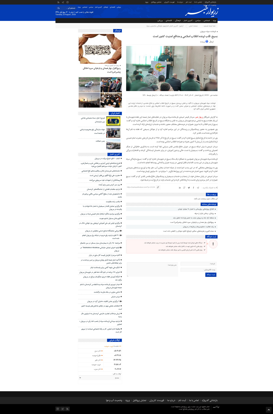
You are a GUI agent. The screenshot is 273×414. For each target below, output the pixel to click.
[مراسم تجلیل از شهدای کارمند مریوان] (111, 84)
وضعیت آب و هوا (209, 5)
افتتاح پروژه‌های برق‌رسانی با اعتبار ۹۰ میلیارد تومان (196, 209)
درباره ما (180, 2)
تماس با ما (198, 2)
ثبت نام (189, 2)
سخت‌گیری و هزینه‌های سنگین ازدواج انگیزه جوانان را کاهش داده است (188, 231)
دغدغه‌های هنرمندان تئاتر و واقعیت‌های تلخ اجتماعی (100, 171)
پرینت (203, 41)
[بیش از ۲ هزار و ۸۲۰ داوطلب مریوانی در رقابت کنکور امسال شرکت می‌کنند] (111, 100)
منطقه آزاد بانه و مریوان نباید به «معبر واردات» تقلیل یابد (193, 218)
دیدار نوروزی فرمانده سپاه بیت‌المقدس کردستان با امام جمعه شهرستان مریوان (101, 286)
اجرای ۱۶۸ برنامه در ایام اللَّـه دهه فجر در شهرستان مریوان (99, 272)
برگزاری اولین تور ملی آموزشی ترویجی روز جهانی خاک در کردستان (100, 225)
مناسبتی (153, 26)
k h (144, 95)
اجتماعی (84, 7)
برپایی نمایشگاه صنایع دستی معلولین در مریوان (102, 230)
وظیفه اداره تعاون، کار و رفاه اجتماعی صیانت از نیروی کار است (101, 331)
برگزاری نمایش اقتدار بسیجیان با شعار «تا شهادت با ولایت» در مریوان (102, 208)
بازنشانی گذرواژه (210, 2)
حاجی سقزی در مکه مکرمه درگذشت (107, 292)
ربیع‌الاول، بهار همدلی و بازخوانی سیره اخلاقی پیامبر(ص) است (192, 222)
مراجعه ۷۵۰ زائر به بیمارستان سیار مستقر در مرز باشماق (100, 243)
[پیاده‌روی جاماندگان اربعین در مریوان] (89, 100)
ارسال (211, 42)
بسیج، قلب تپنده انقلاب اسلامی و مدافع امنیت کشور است (185, 36)
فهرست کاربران (169, 2)
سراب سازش (115, 296)
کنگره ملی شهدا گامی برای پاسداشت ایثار (105, 267)
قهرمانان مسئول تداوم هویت (109, 218)
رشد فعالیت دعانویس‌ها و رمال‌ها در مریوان (198, 226)
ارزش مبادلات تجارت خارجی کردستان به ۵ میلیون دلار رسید (101, 315)
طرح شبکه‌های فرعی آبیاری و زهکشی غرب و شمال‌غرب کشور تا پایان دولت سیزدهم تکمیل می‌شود (101, 165)
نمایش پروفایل (156, 2)
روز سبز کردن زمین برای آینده (109, 184)
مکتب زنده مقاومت (113, 201)
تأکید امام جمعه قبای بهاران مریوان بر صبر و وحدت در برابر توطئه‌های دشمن (101, 262)
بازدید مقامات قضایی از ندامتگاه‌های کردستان (103, 189)
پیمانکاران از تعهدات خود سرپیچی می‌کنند (104, 180)
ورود (146, 2)
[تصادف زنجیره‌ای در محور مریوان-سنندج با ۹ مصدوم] (89, 84)
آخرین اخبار (98, 7)
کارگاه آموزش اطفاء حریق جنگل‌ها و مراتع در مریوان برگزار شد (102, 278)
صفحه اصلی (193, 26)
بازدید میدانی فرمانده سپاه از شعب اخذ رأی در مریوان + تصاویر (100, 323)
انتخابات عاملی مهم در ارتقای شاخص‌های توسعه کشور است (101, 307)
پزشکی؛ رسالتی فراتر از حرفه (204, 213)
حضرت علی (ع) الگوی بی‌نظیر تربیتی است (105, 175)
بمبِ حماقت (100, 141)
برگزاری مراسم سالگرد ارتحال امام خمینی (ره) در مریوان (100, 214)
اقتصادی (112, 7)
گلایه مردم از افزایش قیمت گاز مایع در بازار (104, 255)
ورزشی (119, 7)
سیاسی (91, 7)
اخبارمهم (166, 26)
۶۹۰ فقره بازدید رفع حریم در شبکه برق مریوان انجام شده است (100, 237)
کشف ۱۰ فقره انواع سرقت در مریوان (107, 158)
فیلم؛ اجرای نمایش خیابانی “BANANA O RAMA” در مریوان (99, 249)
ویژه (79, 7)
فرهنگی (106, 7)
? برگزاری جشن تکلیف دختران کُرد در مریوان (103, 301)
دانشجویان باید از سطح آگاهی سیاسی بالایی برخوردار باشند (102, 195)
